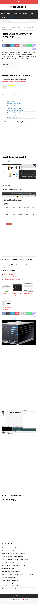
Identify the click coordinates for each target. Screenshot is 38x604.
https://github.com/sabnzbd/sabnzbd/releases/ (14, 81)
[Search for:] (19, 21)
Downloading (5, 13)
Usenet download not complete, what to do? (13, 547)
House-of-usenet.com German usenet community (14, 550)
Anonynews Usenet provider (9, 562)
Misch (3, 17)
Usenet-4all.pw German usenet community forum (14, 553)
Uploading (17, 13)
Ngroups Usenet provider (8, 568)
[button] (2, 11)
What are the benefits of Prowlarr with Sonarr (13, 565)
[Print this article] (25, 47)
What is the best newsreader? (9, 577)
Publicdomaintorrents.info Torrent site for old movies (15, 559)
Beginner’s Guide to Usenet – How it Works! (13, 586)
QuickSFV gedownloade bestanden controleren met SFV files (17, 574)
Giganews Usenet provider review (10, 571)
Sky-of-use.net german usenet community (12, 556)
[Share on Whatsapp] (29, 47)
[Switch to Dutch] (10, 17)
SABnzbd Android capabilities (9, 583)
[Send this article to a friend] (21, 47)
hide (10, 64)
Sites (32, 13)
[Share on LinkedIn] (12, 47)
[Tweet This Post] (8, 47)
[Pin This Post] (17, 47)
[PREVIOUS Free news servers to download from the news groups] (19, 364)
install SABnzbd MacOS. (10, 276)
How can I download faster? (9, 589)
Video (25, 13)
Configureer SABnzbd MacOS (12, 279)
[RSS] (19, 2)
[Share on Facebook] (4, 47)
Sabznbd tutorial (8, 274)
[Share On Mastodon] (34, 47)
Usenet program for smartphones (10, 580)
